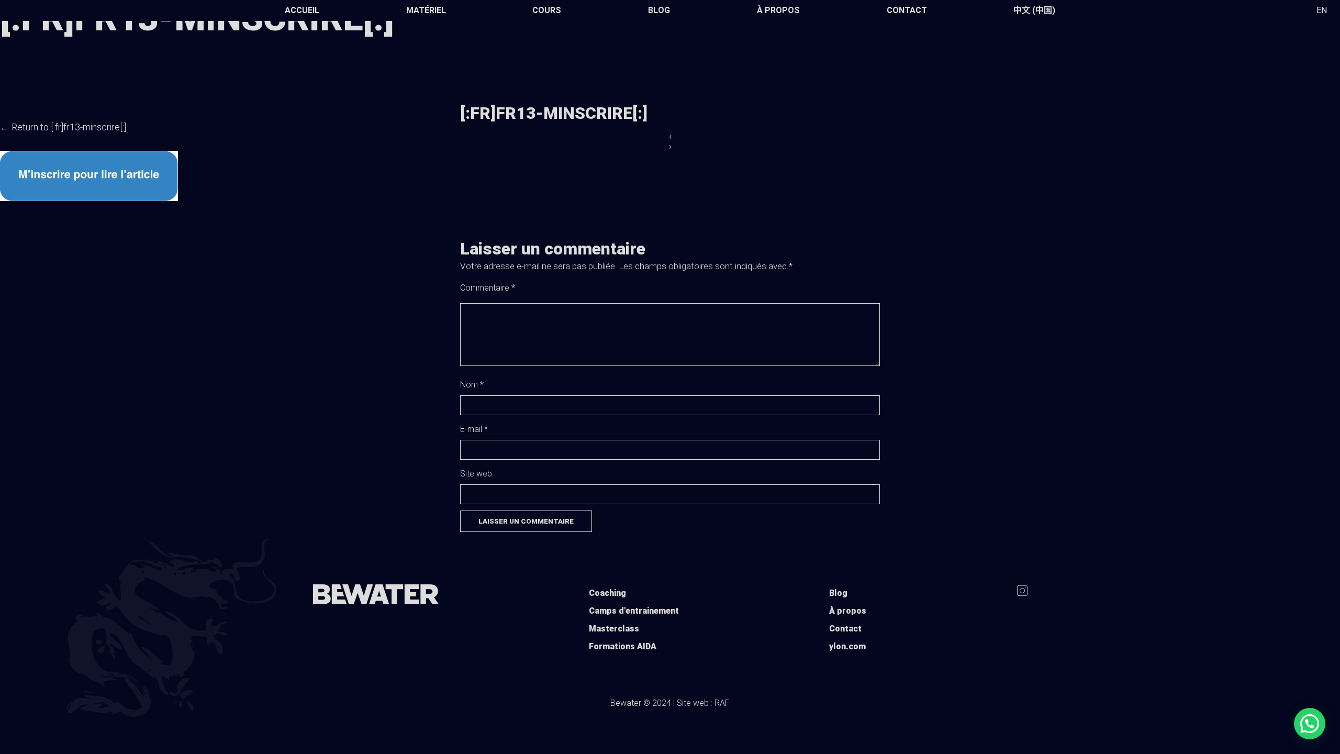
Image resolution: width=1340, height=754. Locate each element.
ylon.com (847, 646)
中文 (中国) (1034, 10)
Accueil (302, 10)
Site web (476, 474)
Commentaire (487, 288)
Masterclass (614, 629)
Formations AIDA (622, 646)
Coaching (607, 593)
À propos (778, 10)
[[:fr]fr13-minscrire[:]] (89, 198)
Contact (907, 10)
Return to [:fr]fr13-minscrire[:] (63, 126)
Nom (472, 385)
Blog (659, 10)
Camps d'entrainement (634, 611)
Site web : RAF (703, 703)
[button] (1309, 723)
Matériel (426, 10)
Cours (546, 10)
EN (1321, 10)
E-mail (474, 429)
